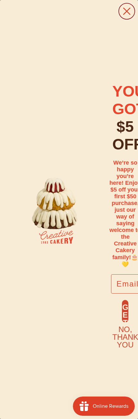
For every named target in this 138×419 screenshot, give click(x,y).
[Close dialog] (127, 11)
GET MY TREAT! (125, 312)
